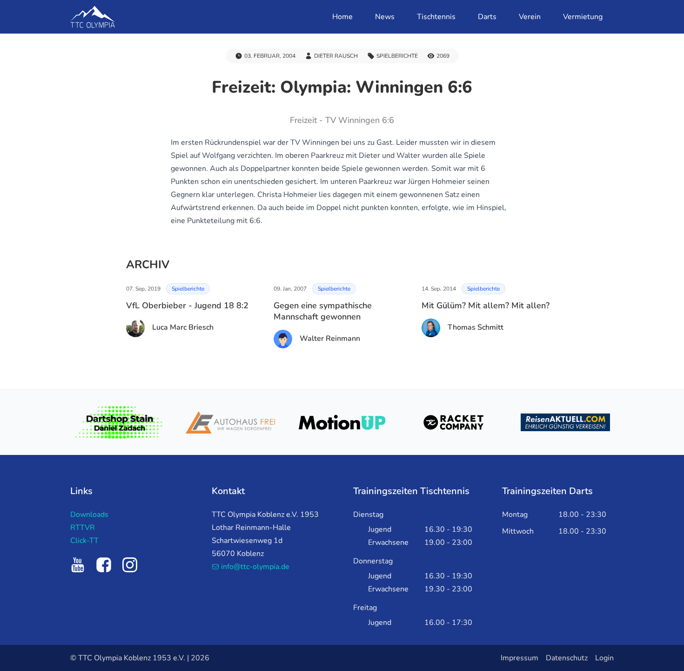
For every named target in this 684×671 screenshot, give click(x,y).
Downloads (89, 514)
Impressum (519, 658)
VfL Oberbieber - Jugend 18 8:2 (187, 305)
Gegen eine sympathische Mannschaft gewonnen (323, 311)
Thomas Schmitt (475, 327)
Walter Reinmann (330, 338)
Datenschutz (567, 658)
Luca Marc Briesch (183, 327)
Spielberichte (188, 288)
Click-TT (84, 540)
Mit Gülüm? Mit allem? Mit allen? (486, 305)
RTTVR (82, 527)
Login (604, 658)
